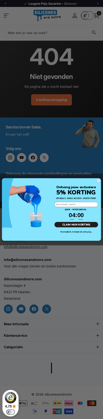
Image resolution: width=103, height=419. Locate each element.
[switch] (10, 412)
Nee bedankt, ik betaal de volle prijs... (76, 232)
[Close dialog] (98, 180)
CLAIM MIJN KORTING (76, 224)
